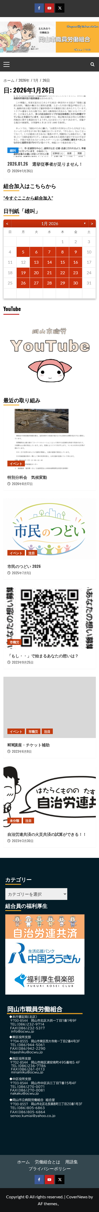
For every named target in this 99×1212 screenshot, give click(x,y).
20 (36, 272)
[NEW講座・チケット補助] (49, 707)
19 (23, 272)
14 (49, 261)
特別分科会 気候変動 (27, 477)
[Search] (92, 64)
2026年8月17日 (22, 483)
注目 (32, 553)
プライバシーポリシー (50, 1168)
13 (36, 261)
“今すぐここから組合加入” (28, 197)
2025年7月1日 (21, 573)
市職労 (14, 642)
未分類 (14, 820)
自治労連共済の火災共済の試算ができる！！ (47, 834)
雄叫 (13, 150)
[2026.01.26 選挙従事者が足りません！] (49, 126)
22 (62, 272)
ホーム (23, 1161)
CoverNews (77, 1196)
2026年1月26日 (22, 171)
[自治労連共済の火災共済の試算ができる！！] (49, 796)
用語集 (71, 1161)
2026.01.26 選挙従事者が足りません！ (45, 164)
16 (75, 261)
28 (49, 282)
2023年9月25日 (23, 662)
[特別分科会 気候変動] (49, 439)
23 (75, 272)
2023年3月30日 (23, 840)
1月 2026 (49, 223)
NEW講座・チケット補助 (28, 744)
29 (62, 282)
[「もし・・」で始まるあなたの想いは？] (49, 618)
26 (23, 282)
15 (62, 261)
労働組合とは (47, 1161)
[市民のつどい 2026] (49, 528)
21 (49, 272)
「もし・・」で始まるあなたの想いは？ (43, 655)
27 (36, 282)
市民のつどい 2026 (26, 566)
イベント (16, 463)
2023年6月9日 (22, 751)
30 (75, 282)
